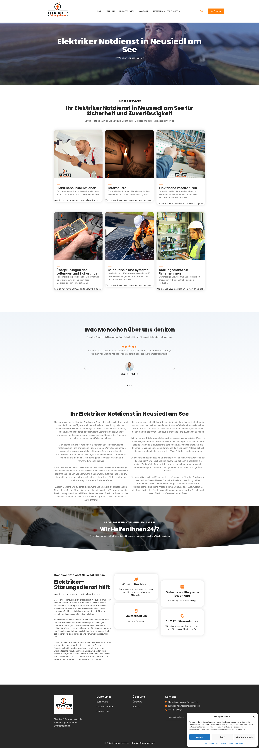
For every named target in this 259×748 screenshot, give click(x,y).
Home (98, 11)
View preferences (244, 737)
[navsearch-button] (202, 11)
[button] (253, 716)
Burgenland (102, 701)
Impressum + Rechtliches (165, 11)
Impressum (239, 743)
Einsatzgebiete (126, 11)
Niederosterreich (104, 706)
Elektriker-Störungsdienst (143, 743)
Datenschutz (102, 711)
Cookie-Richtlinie (208, 743)
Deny (222, 737)
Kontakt (143, 11)
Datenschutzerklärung (224, 743)
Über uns (110, 11)
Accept (199, 737)
